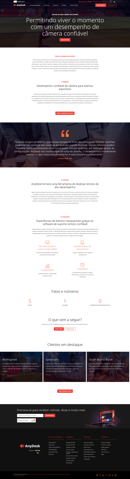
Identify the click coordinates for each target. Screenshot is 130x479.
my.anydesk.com (88, 450)
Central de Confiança (89, 457)
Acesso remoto (70, 450)
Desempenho (52, 442)
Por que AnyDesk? (35, 5)
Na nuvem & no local (72, 456)
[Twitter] (112, 475)
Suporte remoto (70, 445)
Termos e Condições (32, 474)
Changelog (87, 459)
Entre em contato (106, 445)
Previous (3, 382)
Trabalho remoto (70, 447)
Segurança (52, 445)
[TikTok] (116, 475)
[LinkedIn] (103, 475)
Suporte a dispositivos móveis (72, 452)
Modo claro (21, 2)
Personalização (53, 450)
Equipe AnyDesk (105, 442)
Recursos (51, 454)
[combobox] (115, 2)
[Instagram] (97, 475)
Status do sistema (88, 454)
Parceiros (46, 5)
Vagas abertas (105, 447)
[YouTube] (106, 475)
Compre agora (74, 5)
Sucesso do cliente (89, 445)
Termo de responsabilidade (52, 474)
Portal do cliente (107, 2)
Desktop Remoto (70, 442)
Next (127, 382)
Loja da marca (105, 452)
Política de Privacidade (41, 474)
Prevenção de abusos (89, 452)
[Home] (19, 5)
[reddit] (109, 475)
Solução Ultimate (70, 458)
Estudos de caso (53, 452)
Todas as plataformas (54, 447)
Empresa (55, 5)
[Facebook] (100, 475)
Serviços (64, 5)
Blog (102, 454)
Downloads (69, 463)
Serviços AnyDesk (88, 442)
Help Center (87, 447)
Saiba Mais (5, 374)
